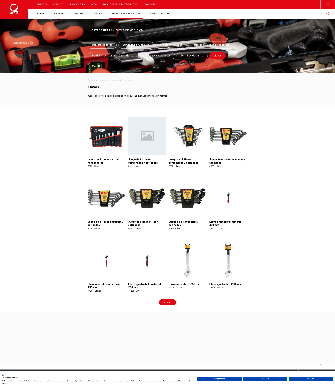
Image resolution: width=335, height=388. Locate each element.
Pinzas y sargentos (159, 56)
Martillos (97, 66)
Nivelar (59, 14)
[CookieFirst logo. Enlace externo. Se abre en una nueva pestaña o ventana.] (3, 375)
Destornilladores (102, 45)
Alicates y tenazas (171, 45)
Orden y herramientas (126, 14)
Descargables (77, 4)
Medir (40, 14)
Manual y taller (117, 80)
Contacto (150, 4)
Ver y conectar (160, 14)
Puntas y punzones (104, 56)
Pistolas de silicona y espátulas (211, 45)
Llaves (217, 56)
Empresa (42, 4)
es (327, 4)
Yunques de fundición (136, 45)
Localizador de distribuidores (120, 4)
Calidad (57, 4)
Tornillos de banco (192, 56)
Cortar (78, 14)
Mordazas (131, 56)
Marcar (97, 14)
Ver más (167, 302)
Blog (94, 4)
